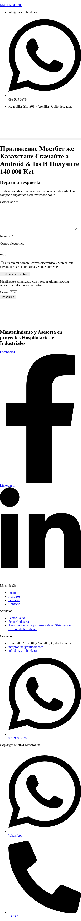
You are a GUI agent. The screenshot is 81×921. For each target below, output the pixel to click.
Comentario (9, 202)
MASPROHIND (11, 5)
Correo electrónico (13, 243)
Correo (5, 292)
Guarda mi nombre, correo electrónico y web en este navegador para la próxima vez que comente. (37, 264)
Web (3, 255)
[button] (40, 139)
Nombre (6, 236)
